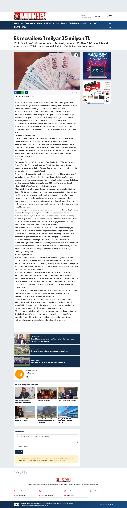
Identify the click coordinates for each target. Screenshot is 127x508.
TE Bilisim (18, 96)
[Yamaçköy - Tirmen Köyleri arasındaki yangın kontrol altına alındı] (47, 411)
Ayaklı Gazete (49, 23)
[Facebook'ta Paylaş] (15, 92)
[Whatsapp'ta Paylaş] (22, 92)
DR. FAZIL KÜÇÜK (20, 27)
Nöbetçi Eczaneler (21, 491)
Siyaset (83, 23)
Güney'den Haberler (28, 23)
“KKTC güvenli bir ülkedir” (67, 400)
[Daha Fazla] (26, 92)
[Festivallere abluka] (47, 393)
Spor (57, 23)
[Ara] (110, 23)
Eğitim (90, 23)
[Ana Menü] (110, 27)
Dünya (39, 23)
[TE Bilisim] (19, 374)
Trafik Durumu (70, 491)
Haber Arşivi (70, 495)
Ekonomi (64, 23)
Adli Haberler (74, 23)
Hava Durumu (45, 491)
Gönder (19, 452)
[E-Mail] (27, 377)
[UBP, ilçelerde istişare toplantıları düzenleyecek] (25, 393)
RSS (17, 504)
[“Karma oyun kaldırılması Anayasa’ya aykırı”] (25, 411)
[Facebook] (15, 472)
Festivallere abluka (43, 400)
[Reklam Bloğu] (97, 65)
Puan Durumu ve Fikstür (99, 491)
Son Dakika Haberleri (47, 495)
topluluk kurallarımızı (32, 458)
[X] (18, 472)
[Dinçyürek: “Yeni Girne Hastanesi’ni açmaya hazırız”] (68, 411)
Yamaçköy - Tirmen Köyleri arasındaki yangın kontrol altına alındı (46, 420)
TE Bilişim (110, 504)
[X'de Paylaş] (19, 92)
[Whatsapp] (25, 472)
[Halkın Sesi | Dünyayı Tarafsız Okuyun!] (30, 16)
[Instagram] (21, 472)
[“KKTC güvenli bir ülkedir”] (68, 393)
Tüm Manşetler (20, 495)
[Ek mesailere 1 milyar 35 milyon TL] (47, 71)
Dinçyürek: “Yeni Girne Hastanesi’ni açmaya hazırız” (66, 420)
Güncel (16, 23)
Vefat (96, 23)
